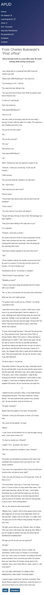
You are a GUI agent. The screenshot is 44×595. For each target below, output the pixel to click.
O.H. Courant (6, 27)
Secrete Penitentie (9, 30)
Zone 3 (4, 23)
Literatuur (15, 590)
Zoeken (4, 42)
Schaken (4, 38)
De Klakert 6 (6, 15)
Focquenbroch (7, 34)
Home (3, 11)
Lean (5, 590)
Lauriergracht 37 (8, 19)
